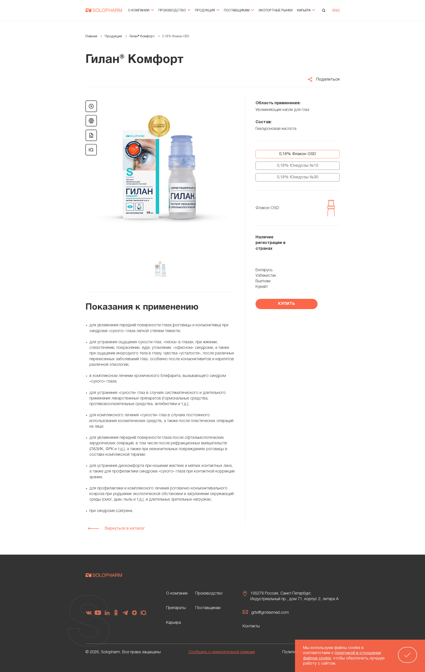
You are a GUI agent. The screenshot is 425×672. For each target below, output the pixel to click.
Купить (286, 304)
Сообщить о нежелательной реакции (221, 652)
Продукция (205, 10)
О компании (139, 10)
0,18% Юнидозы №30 (297, 177)
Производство (172, 10)
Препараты (176, 608)
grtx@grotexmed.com (270, 612)
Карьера (304, 10)
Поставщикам (237, 10)
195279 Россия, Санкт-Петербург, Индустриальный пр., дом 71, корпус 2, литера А (294, 596)
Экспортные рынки (275, 10)
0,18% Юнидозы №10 (297, 166)
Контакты (251, 626)
